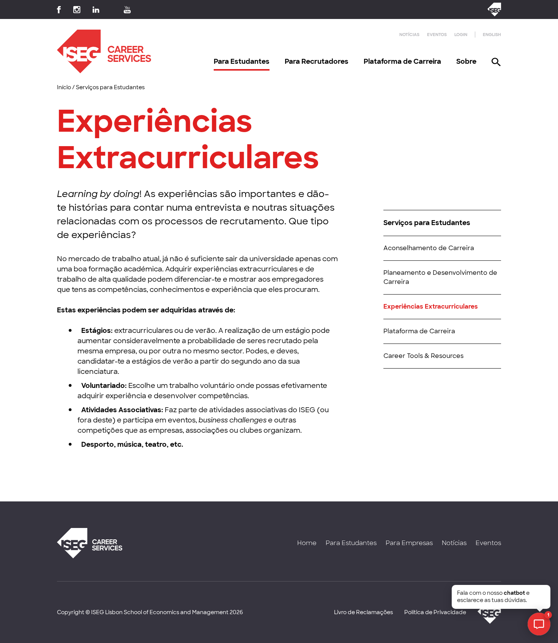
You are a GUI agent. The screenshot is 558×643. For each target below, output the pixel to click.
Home (307, 543)
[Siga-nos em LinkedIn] (96, 10)
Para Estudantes (242, 61)
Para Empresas (409, 543)
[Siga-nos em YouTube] (127, 10)
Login (460, 34)
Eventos (437, 34)
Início (64, 87)
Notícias (409, 34)
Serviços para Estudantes (110, 87)
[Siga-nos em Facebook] (59, 10)
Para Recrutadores (316, 61)
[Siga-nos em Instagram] (76, 10)
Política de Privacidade (435, 612)
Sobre (466, 61)
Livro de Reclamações (363, 612)
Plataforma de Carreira (402, 61)
